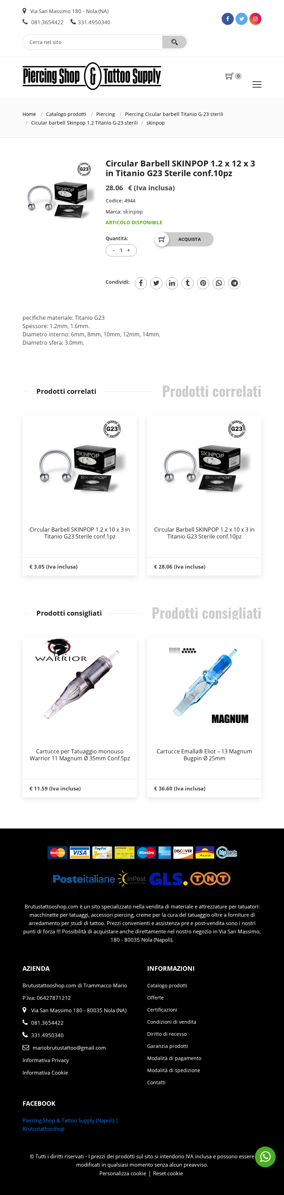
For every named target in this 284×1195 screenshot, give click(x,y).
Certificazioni (162, 1009)
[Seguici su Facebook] (228, 19)
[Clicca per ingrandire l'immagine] (59, 195)
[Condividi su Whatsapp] (219, 283)
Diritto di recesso (167, 1034)
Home (29, 114)
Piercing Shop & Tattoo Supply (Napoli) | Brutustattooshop (70, 1124)
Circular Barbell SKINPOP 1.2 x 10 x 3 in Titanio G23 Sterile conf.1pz (79, 533)
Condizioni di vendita (171, 1022)
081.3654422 (47, 22)
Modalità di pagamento (174, 1058)
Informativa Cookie (45, 1072)
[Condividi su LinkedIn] (172, 283)
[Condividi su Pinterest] (203, 283)
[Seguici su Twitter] (242, 19)
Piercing (105, 114)
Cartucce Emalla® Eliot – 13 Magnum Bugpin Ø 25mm (204, 755)
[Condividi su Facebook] (141, 283)
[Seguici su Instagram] (255, 19)
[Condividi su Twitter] (156, 283)
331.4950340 (94, 22)
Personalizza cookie (122, 1173)
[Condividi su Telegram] (234, 283)
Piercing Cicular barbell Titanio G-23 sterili (174, 114)
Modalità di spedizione (173, 1070)
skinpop (156, 122)
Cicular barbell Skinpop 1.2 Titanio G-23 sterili (84, 122)
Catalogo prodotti (66, 114)
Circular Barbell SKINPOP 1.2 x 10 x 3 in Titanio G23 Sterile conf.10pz (204, 533)
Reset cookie (168, 1173)
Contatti (156, 1082)
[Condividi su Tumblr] (187, 283)
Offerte (155, 997)
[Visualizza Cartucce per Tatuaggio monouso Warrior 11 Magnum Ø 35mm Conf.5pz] (80, 684)
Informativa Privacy (46, 1060)
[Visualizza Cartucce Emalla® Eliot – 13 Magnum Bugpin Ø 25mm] (204, 684)
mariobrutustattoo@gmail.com (69, 1047)
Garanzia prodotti (167, 1046)
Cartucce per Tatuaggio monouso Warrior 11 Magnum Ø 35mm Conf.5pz (80, 755)
